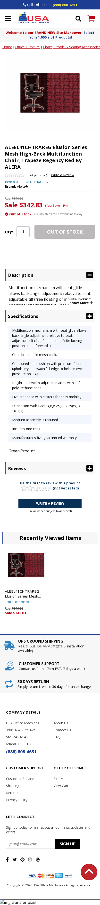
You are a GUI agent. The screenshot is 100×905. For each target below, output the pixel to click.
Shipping (12, 785)
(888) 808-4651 (65, 4)
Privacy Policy (16, 799)
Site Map (60, 778)
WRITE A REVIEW (50, 503)
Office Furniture (27, 47)
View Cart (61, 785)
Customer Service (20, 778)
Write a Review (62, 175)
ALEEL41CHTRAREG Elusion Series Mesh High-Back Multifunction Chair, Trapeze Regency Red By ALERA (25, 593)
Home (7, 47)
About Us (61, 723)
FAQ (57, 737)
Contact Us (62, 730)
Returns (12, 792)
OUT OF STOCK (65, 231)
